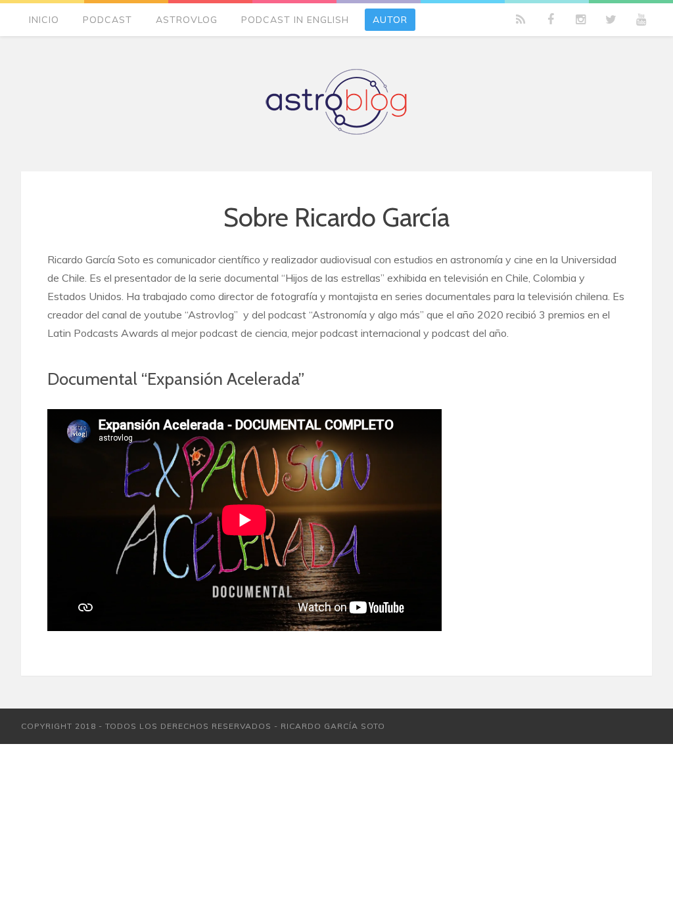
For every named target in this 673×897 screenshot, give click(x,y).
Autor (390, 20)
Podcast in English (295, 20)
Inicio (44, 20)
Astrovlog (187, 20)
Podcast (107, 20)
